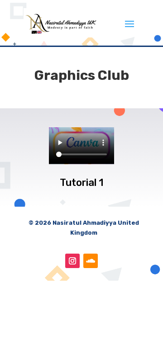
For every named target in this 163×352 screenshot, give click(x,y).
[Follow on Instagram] (72, 261)
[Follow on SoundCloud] (90, 261)
